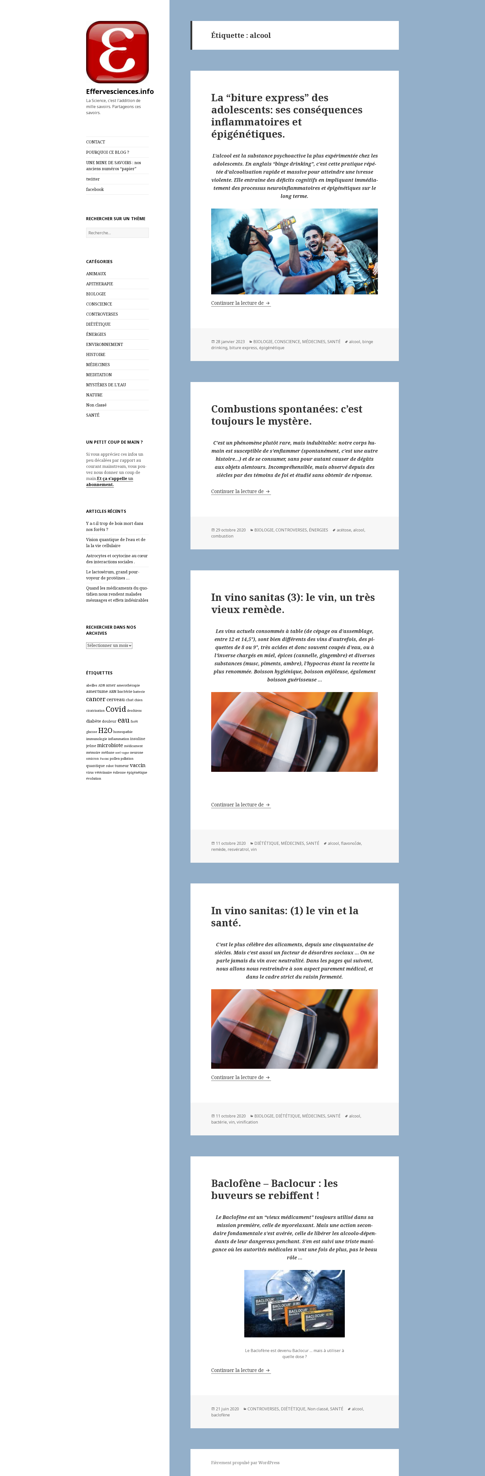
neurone (136, 752)
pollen (115, 758)
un (130, 478)
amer (111, 685)
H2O (105, 730)
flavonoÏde (351, 843)
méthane (107, 752)
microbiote (110, 745)
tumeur (122, 765)
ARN (112, 691)
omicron (92, 758)
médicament (133, 746)
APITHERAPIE (99, 284)
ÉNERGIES (96, 334)
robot (110, 766)
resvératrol (238, 849)
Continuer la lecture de (241, 303)
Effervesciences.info (120, 91)
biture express (243, 347)
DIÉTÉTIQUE (98, 324)
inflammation (118, 738)
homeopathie (123, 732)
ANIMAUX (96, 273)
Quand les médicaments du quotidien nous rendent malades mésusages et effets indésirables (117, 594)
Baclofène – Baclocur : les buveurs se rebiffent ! (274, 1189)
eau (123, 720)
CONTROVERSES (102, 314)
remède (218, 849)
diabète (93, 721)
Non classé (96, 405)
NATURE (94, 395)
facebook (95, 189)
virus (90, 772)
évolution (93, 778)
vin (254, 849)
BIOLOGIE (96, 294)
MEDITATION (99, 374)
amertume (97, 691)
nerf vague (122, 752)
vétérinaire (103, 772)
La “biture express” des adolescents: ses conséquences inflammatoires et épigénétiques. (286, 115)
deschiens (134, 710)
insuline (137, 738)
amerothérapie (128, 685)
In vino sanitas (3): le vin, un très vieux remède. (293, 603)
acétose (344, 530)
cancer (96, 699)
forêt (134, 721)
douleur (109, 721)
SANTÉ (93, 415)
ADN (101, 685)
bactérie (124, 691)
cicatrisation (95, 710)
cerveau (116, 699)
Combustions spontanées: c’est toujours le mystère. (286, 414)
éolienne (119, 772)
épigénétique (137, 772)
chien (138, 700)
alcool (354, 341)
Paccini (104, 758)
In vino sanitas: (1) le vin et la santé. (285, 916)
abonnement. (100, 484)
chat (129, 699)
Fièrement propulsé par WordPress (245, 1462)
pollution (127, 758)
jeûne (91, 745)
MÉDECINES (98, 364)
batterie (139, 692)
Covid (116, 709)
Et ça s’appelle (112, 478)
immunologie (96, 738)
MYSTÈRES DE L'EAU (106, 385)
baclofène (220, 1415)
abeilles (91, 685)
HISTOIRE (95, 354)
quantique (95, 765)
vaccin (138, 765)
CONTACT (95, 142)
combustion (222, 536)
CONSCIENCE (99, 304)
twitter (93, 179)
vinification (247, 1122)
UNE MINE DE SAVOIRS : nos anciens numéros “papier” (113, 165)
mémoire (93, 752)
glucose (91, 732)
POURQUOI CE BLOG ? (107, 152)
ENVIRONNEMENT (104, 344)
